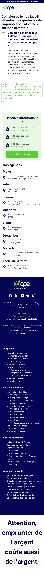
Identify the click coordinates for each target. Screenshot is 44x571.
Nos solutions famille (16, 431)
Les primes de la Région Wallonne (21, 486)
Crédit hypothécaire (19, 409)
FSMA (10, 330)
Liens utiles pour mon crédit (19, 489)
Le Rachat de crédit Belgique (19, 442)
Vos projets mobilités (16, 364)
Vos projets (8, 348)
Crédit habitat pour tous (17, 453)
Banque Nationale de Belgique (20, 475)
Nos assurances (13, 450)
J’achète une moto (18, 370)
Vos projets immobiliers (17, 353)
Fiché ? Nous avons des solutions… (22, 484)
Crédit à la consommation (21, 400)
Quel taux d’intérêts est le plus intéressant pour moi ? (7, 92)
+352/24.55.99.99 (19, 130)
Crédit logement (17, 411)
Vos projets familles (15, 378)
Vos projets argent (15, 381)
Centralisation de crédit (17, 478)
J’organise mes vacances (21, 372)
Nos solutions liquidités (17, 392)
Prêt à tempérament (18, 403)
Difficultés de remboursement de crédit (24, 481)
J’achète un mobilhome (20, 375)
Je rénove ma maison (19, 358)
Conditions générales (22, 316)
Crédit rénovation (18, 417)
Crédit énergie (13, 464)
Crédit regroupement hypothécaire (25, 423)
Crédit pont (15, 420)
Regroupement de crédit (17, 445)
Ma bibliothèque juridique (18, 492)
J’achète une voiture (19, 367)
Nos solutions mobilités (17, 426)
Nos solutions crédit (15, 428)
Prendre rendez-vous (22, 154)
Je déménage (16, 361)
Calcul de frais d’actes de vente (20, 495)
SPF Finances (7, 325)
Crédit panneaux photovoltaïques (21, 462)
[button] (40, 7)
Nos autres (13, 437)
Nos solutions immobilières (18, 406)
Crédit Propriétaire (15, 448)
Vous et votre (13, 471)
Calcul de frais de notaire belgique (21, 498)
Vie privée (22, 313)
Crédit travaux (16, 414)
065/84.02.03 (17, 138)
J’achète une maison (19, 356)
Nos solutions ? (14, 387)
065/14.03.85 (17, 146)
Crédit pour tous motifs (20, 395)
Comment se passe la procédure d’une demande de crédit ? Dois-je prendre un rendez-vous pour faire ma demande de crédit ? (28, 89)
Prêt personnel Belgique (20, 397)
